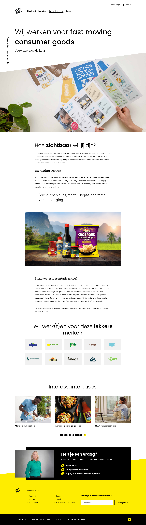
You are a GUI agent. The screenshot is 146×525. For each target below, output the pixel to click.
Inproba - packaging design (68, 426)
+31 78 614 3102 (60, 519)
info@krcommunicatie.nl (77, 519)
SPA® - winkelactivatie (105, 426)
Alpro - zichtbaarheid (25, 426)
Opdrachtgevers (56, 11)
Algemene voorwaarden (65, 502)
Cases (68, 11)
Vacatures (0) (115, 5)
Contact (128, 5)
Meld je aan (123, 502)
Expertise (42, 11)
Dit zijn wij (31, 11)
